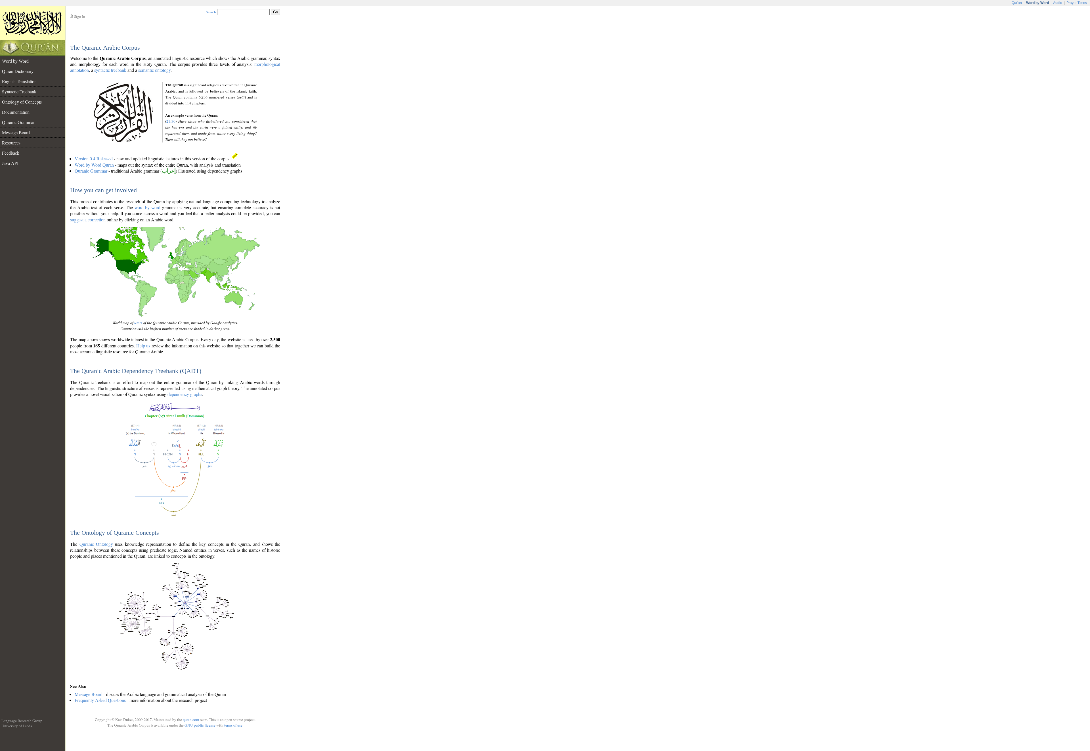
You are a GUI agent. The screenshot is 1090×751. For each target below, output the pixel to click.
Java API (10, 163)
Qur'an (1017, 3)
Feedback (10, 153)
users (138, 322)
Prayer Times (1076, 3)
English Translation (19, 81)
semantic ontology (154, 70)
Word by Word (15, 61)
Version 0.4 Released (94, 158)
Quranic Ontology (96, 544)
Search (211, 11)
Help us (143, 346)
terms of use (233, 725)
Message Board (16, 132)
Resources (11, 143)
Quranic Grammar (18, 122)
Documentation (16, 112)
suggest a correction (88, 220)
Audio (1057, 3)
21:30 (170, 121)
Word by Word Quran (94, 165)
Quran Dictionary (17, 71)
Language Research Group (21, 720)
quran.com (191, 719)
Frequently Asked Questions (100, 700)
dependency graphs (184, 394)
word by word (147, 207)
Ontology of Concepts (22, 102)
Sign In (79, 16)
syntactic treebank (110, 70)
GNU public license (200, 725)
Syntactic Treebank (19, 92)
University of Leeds (16, 725)
